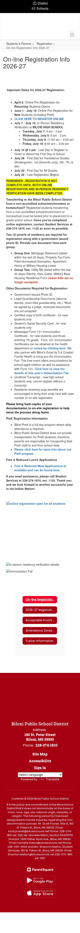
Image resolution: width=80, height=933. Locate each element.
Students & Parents (18, 44)
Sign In (40, 767)
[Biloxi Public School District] (40, 23)
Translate (52, 779)
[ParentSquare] (40, 869)
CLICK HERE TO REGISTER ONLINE (39, 119)
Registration (44, 44)
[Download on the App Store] (40, 892)
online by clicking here (50, 348)
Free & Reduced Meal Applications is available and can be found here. (40, 468)
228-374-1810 (46, 745)
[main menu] (72, 34)
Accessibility (40, 761)
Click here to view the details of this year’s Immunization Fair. (42, 371)
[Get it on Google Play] (40, 880)
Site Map (40, 754)
